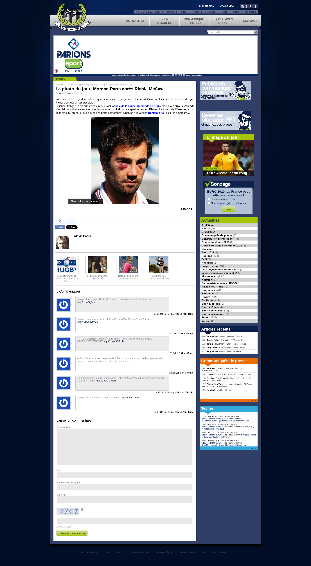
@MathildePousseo (210, 421)
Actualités (135, 20)
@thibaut (220, 429)
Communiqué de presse (194, 21)
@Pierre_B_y (248, 427)
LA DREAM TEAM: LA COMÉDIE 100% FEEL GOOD (228, 374)
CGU (204, 552)
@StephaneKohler (241, 421)
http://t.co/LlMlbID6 (106, 380)
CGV (107, 552)
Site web (61, 495)
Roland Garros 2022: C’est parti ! (222, 340)
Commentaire (63, 427)
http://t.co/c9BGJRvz (114, 341)
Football (170, 12)
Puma (236, 12)
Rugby (183, 12)
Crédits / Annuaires (140, 552)
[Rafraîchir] (82, 510)
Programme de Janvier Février (223, 348)
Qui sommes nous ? (224, 21)
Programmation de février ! (222, 336)
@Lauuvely (241, 445)
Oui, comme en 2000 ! (223, 199)
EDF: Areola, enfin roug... (228, 173)
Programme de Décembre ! (222, 351)
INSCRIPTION (206, 6)
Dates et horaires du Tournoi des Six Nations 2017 (66, 278)
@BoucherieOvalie (210, 437)
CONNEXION (227, 6)
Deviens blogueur (164, 21)
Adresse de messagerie (68, 482)
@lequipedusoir (249, 435)
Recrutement (219, 552)
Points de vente (188, 552)
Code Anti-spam (64, 526)
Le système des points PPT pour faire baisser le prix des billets (227, 385)
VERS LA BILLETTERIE (148, 12)
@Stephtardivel (225, 421)
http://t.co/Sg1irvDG (130, 397)
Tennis (195, 12)
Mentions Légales (165, 552)
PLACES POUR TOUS (66, 85)
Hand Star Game (216, 390)
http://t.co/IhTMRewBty (212, 418)
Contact (250, 20)
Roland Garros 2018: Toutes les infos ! (224, 344)
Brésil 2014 (211, 12)
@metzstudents (208, 429)
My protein (250, 12)
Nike (224, 12)
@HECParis (223, 437)
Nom (59, 470)
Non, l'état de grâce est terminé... (230, 203)
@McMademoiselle (210, 445)
